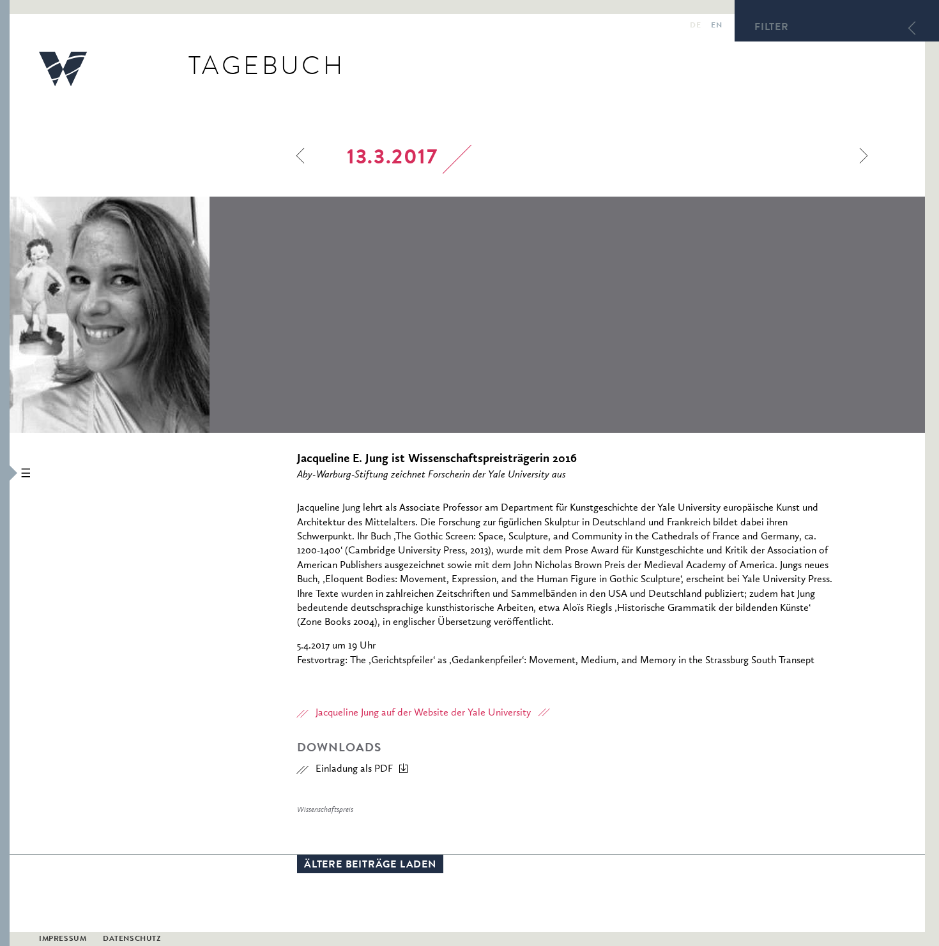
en (716, 26)
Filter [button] (771, 28)
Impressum (62, 939)
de (695, 26)
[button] (5, 473)
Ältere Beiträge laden (370, 865)
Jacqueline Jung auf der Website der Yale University (423, 713)
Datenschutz (132, 939)
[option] (196, 315)
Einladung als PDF (354, 769)
